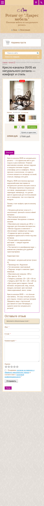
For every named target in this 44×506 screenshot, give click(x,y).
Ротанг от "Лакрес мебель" (22, 17)
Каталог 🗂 (12, 62)
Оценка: (8, 364)
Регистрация (25, 30)
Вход (15, 30)
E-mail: (8, 334)
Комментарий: (10, 341)
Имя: (7, 327)
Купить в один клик (29, 132)
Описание (9, 152)
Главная (4, 62)
